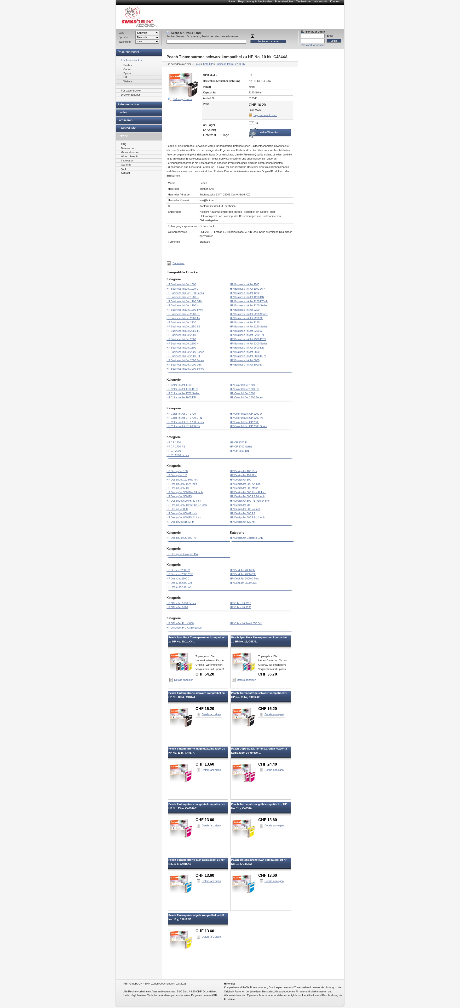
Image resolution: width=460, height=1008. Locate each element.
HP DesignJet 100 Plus (243, 471)
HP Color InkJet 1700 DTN (182, 389)
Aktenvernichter (128, 104)
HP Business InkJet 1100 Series (185, 293)
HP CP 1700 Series (241, 446)
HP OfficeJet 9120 (177, 607)
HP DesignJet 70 (240, 505)
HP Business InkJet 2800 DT (183, 356)
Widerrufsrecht (129, 156)
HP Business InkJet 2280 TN (247, 334)
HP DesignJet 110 (177, 475)
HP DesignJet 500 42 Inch (245, 483)
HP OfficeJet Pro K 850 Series (184, 627)
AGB (123, 168)
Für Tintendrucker (131, 60)
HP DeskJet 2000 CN (242, 570)
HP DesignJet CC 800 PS (181, 537)
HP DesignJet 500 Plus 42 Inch (248, 492)
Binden (122, 112)
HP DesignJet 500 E (178, 488)
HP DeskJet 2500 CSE (243, 582)
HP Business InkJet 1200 (244, 293)
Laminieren (124, 120)
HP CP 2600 (174, 450)
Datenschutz (128, 148)
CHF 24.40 (267, 764)
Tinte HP (208, 64)
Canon (127, 69)
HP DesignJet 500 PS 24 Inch (247, 496)
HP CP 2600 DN (239, 450)
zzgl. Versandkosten (265, 115)
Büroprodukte (126, 128)
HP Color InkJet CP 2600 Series (248, 426)
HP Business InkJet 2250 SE (183, 326)
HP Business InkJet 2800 (244, 351)
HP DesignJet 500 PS (179, 496)
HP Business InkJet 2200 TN (183, 318)
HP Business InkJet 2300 (181, 339)
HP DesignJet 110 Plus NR (182, 479)
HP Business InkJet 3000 (244, 360)
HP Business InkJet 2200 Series (249, 314)
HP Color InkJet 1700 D (244, 385)
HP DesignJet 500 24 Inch (182, 483)
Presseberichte (284, 1)
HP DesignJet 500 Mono (244, 488)
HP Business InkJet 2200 (244, 309)
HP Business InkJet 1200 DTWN (249, 301)
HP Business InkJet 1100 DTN (247, 288)
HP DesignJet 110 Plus (243, 475)
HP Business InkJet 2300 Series (249, 343)
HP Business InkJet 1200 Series (249, 305)
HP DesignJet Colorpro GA (182, 554)
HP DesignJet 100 (177, 471)
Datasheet (178, 263)
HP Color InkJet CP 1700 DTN (184, 417)
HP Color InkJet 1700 (179, 385)
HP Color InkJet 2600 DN (181, 397)
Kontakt (334, 1)
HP (125, 77)
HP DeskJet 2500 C (178, 578)
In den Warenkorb (269, 132)
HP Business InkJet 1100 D (182, 288)
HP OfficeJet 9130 (240, 607)
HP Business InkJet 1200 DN (247, 297)
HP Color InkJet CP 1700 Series (185, 422)
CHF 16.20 (205, 709)
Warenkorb (320, 1)
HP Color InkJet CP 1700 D (246, 413)
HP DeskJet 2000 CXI (243, 574)
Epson (127, 73)
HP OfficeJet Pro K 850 (180, 623)
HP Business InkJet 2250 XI (246, 330)
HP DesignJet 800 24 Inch (245, 509)
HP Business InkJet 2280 (181, 334)
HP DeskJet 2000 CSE (180, 574)
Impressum (127, 160)
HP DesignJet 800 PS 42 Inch (247, 517)
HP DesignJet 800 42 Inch (182, 513)
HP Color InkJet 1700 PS (244, 389)
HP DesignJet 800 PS (242, 513)
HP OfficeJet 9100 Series (181, 603)
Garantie (126, 164)
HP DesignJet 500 (240, 479)
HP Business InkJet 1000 (181, 284)
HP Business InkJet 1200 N (183, 305)
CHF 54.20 (205, 674)
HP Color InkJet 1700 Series (183, 393)
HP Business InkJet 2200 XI (246, 318)
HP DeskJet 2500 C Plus (244, 578)
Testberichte (303, 1)
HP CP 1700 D (238, 442)
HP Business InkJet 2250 (244, 322)
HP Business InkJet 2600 (181, 347)
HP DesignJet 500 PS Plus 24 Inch (250, 500)
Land (121, 32)
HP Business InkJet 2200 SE (183, 314)
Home (231, 1)
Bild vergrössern (182, 99)
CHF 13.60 (205, 764)
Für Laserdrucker (131, 90)
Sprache (123, 37)
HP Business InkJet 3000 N (246, 364)
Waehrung (125, 41)
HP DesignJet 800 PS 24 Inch (184, 517)
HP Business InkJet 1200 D (183, 297)
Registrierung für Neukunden (255, 1)
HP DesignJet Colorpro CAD (246, 537)
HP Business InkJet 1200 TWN (185, 309)
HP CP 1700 (174, 442)
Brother (127, 65)
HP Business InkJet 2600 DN (247, 347)
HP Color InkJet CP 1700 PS (246, 417)
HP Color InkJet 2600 (242, 393)
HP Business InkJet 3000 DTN (184, 364)
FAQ (123, 144)
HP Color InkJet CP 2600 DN (183, 426)
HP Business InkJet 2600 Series (185, 351)
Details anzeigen (183, 679)
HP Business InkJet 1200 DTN (184, 301)
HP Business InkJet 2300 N (183, 343)
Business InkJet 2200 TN (230, 64)
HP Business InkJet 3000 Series (185, 368)
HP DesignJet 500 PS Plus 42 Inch (187, 505)
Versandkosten (129, 152)
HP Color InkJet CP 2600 (244, 422)
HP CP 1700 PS (176, 446)
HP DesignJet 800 (177, 509)
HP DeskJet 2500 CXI (179, 586)
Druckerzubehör (128, 52)
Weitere (127, 81)
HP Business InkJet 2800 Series (185, 360)
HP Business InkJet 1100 (244, 284)
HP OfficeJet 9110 (240, 603)
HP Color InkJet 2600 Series (246, 397)
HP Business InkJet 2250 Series (249, 326)
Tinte (197, 64)
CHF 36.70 (267, 674)
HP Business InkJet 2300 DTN (248, 339)
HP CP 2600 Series (178, 455)
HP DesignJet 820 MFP (243, 521)
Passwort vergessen (313, 45)
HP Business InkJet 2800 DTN (248, 356)
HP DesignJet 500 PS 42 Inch (184, 500)
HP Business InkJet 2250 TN (183, 330)
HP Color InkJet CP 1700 (181, 413)
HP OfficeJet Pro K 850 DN (246, 623)
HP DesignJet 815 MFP (180, 521)
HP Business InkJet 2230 (181, 322)
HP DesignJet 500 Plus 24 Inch (185, 492)
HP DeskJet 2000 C (178, 570)
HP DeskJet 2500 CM (179, 582)
